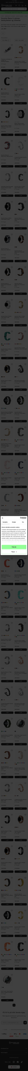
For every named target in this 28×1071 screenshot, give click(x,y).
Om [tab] (23, 522)
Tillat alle (14, 547)
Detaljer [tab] (14, 522)
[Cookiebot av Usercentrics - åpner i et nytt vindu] (20, 518)
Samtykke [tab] (5, 522)
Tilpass (13, 551)
